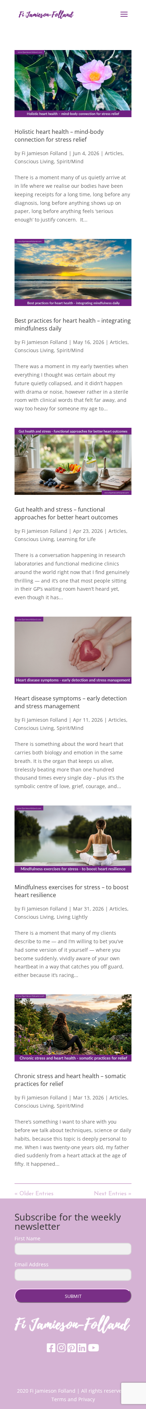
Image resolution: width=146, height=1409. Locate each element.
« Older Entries (34, 1194)
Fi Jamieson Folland (44, 153)
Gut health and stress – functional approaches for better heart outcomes (66, 513)
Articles (114, 153)
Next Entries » (112, 1194)
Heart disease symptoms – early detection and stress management (71, 702)
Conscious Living (34, 161)
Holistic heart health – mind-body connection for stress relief (59, 135)
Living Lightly (72, 916)
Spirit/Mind (70, 161)
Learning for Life (76, 539)
